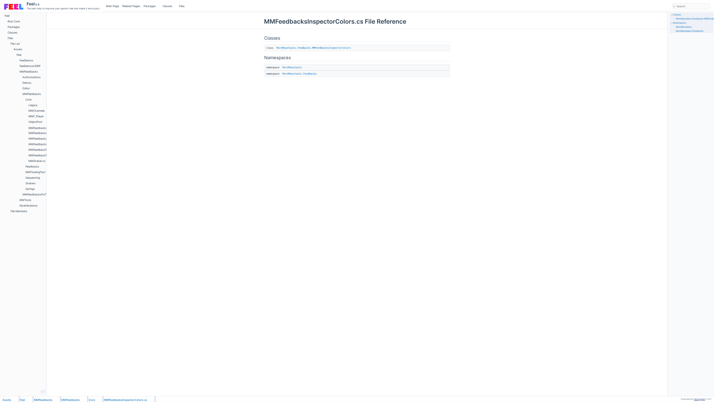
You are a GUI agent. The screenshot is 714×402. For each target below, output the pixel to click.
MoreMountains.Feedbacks (299, 73)
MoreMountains (292, 67)
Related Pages (131, 6)
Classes (167, 6)
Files (182, 6)
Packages (150, 6)
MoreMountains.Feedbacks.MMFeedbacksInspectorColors (313, 47)
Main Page (112, 6)
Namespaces (679, 23)
